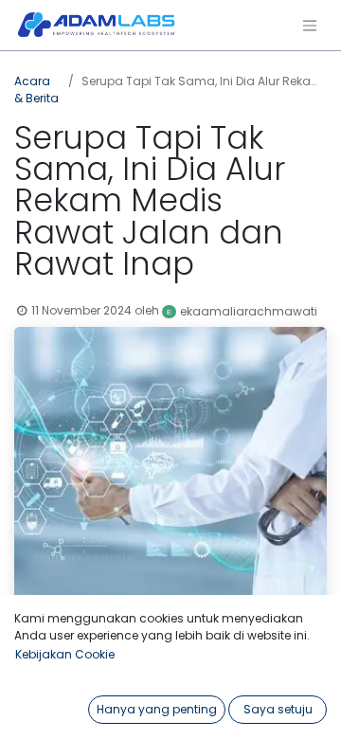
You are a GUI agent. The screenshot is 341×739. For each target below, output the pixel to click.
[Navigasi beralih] (310, 25)
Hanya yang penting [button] (157, 709)
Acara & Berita (36, 89)
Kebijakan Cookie (65, 654)
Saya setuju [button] (278, 709)
